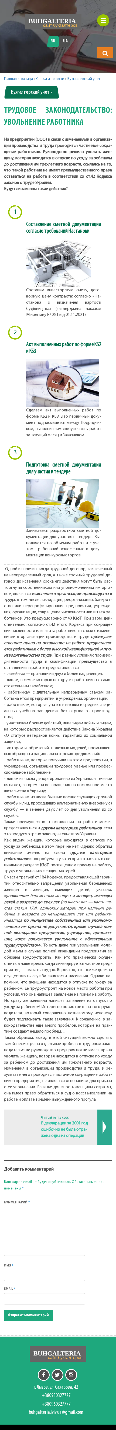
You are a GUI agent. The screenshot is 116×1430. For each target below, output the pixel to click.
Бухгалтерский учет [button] (30, 92)
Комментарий (17, 1202)
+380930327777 (56, 1395)
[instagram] (71, 1375)
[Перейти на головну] (53, 21)
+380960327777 (56, 1404)
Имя (9, 1265)
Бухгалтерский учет (83, 79)
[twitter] (57, 1375)
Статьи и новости (50, 79)
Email (10, 1288)
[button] (105, 53)
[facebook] (44, 1375)
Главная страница (18, 79)
